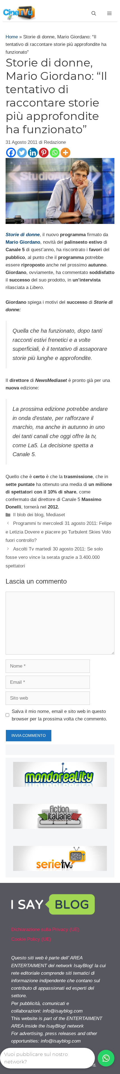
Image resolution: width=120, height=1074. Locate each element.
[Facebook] (11, 152)
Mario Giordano (23, 242)
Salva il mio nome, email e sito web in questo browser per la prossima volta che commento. (59, 715)
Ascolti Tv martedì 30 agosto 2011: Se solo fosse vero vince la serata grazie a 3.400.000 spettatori (54, 557)
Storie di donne (23, 234)
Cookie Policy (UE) (31, 939)
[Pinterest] (44, 152)
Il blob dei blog (28, 514)
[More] (65, 152)
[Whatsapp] (54, 152)
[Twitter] (22, 152)
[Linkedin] (33, 152)
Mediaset (55, 514)
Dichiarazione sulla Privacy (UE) (45, 929)
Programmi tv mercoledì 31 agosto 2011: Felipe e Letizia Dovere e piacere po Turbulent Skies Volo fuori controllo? (59, 532)
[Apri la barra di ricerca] (94, 14)
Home (12, 36)
